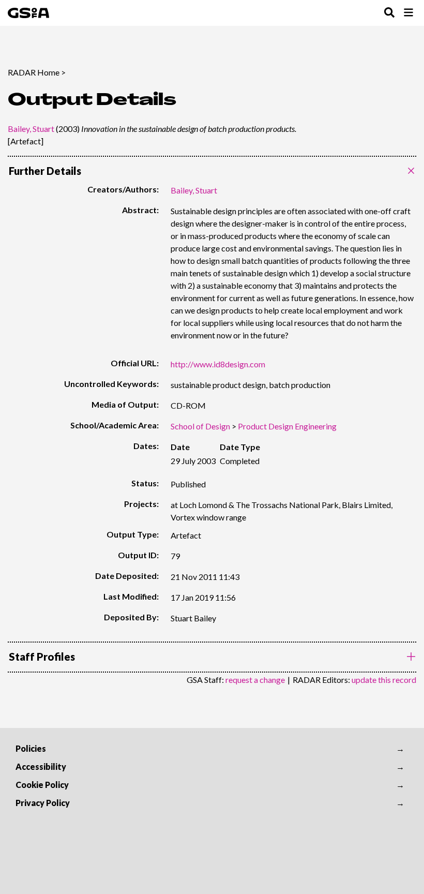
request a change (255, 679)
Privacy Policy (43, 803)
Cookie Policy (42, 784)
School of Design (200, 426)
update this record (384, 679)
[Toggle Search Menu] (389, 13)
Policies (31, 748)
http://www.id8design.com (218, 364)
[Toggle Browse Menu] (408, 13)
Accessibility (41, 766)
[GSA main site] (28, 13)
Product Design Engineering (287, 426)
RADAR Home (33, 72)
